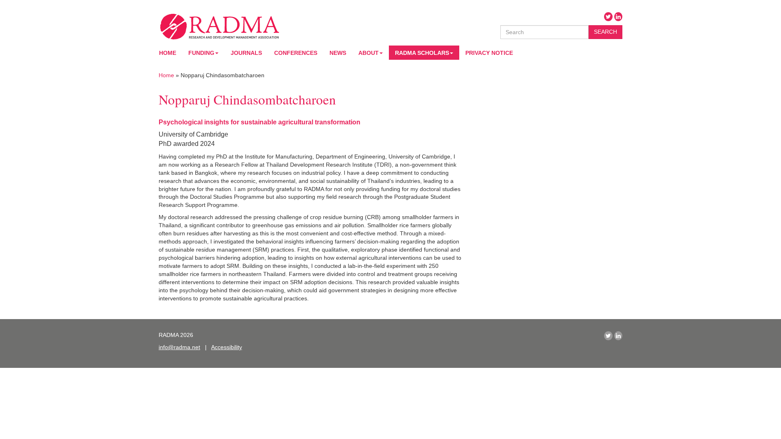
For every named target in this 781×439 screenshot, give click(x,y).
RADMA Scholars (422, 53)
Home (167, 53)
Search (605, 31)
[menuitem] (203, 53)
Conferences (295, 53)
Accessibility (226, 347)
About (368, 53)
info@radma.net (179, 347)
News (337, 53)
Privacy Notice (489, 53)
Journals (246, 53)
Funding (201, 53)
